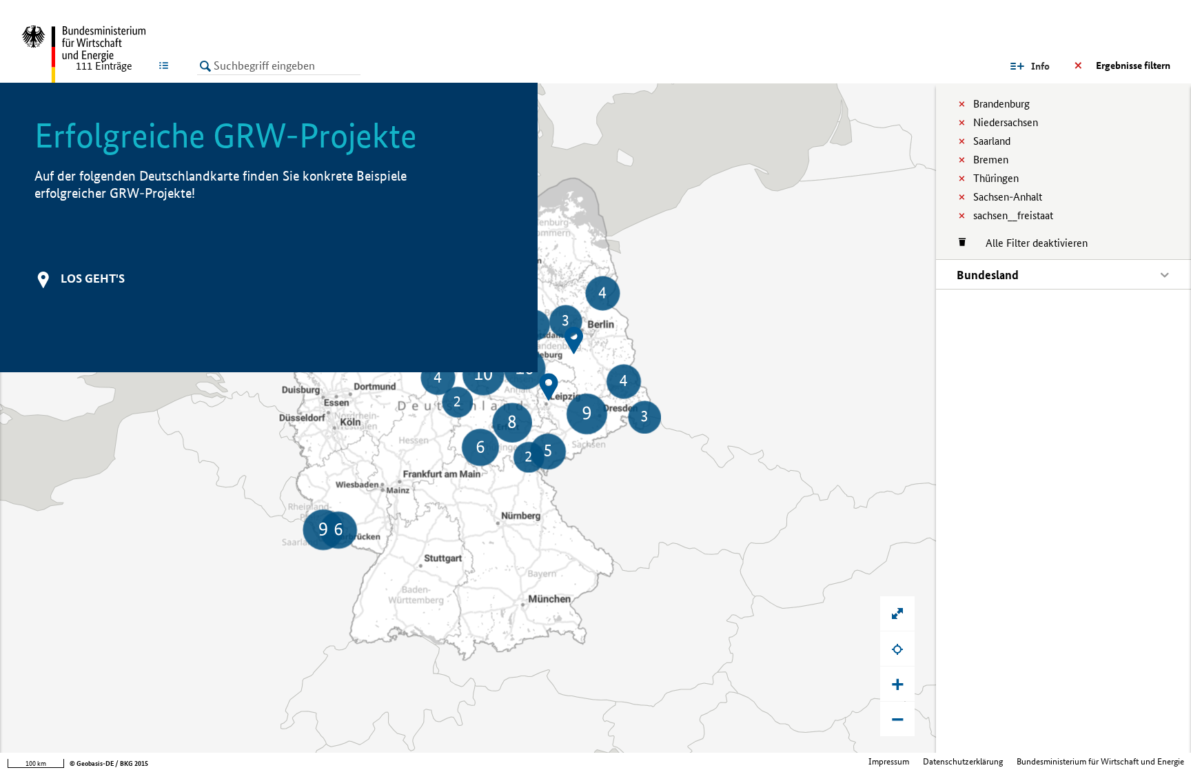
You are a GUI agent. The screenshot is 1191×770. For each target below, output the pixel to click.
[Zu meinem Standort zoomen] (897, 648)
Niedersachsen (1005, 122)
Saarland (991, 141)
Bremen (990, 159)
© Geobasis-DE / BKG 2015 (109, 763)
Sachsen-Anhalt (1007, 196)
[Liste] (166, 65)
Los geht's (93, 278)
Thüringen (996, 178)
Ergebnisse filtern (1133, 65)
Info (1040, 66)
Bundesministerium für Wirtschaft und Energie (1100, 761)
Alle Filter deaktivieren (1030, 243)
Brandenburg (1001, 103)
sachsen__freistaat (1013, 215)
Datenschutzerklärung (963, 761)
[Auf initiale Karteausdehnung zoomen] (897, 613)
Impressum (888, 761)
